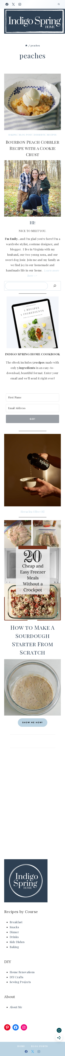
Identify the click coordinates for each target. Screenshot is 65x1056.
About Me (16, 1007)
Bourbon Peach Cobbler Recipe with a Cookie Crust (32, 148)
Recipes (52, 134)
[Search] (55, 286)
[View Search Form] (59, 4)
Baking (12, 134)
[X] (13, 4)
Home (21, 1046)
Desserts (39, 134)
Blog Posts (39, 1046)
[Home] (26, 45)
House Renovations (22, 972)
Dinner (14, 932)
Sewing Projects (20, 982)
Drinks (14, 937)
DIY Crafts (16, 977)
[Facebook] (7, 4)
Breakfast (16, 922)
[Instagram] (20, 4)
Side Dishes (17, 942)
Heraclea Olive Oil (32, 511)
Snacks (14, 927)
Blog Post (25, 134)
